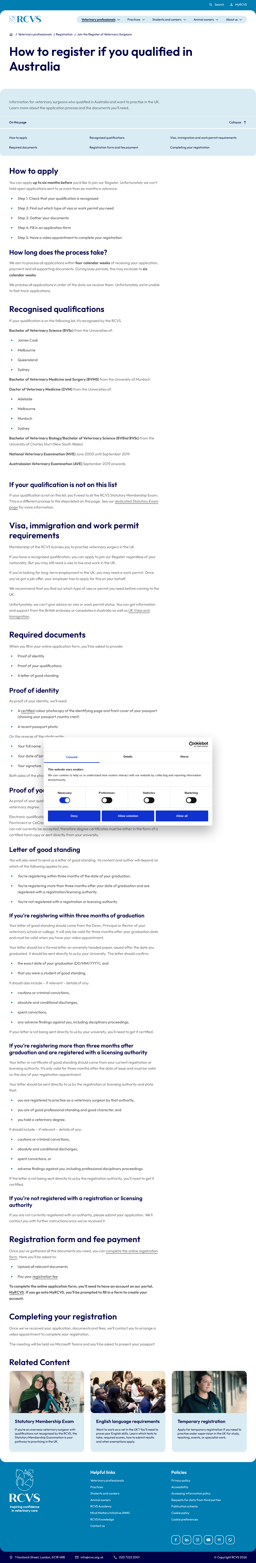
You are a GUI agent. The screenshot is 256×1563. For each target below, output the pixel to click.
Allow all (182, 815)
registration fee (45, 1276)
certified (28, 710)
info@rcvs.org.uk (92, 1557)
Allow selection (128, 815)
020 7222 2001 (129, 1557)
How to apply (18, 137)
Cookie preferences (184, 1519)
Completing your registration (190, 147)
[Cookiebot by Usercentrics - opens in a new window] (191, 744)
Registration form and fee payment (114, 147)
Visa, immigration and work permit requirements (203, 137)
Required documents (23, 147)
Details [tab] (128, 756)
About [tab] (184, 756)
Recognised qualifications (107, 137)
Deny (74, 815)
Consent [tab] (71, 757)
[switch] (107, 800)
